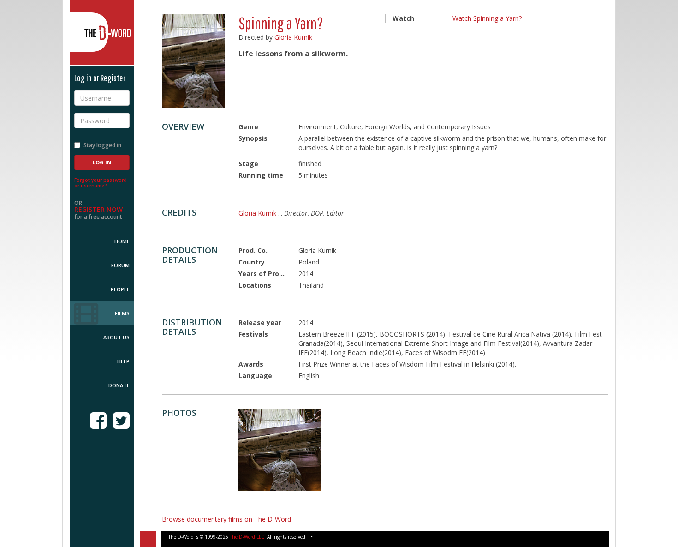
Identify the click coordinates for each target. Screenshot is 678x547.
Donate (119, 385)
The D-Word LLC (247, 537)
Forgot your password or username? (100, 183)
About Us (116, 337)
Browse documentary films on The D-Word (226, 519)
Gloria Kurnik (293, 37)
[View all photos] (193, 61)
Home (122, 241)
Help (123, 361)
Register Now (98, 209)
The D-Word (102, 32)
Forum (120, 265)
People (120, 289)
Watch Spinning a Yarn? (487, 18)
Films (122, 313)
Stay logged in (102, 145)
